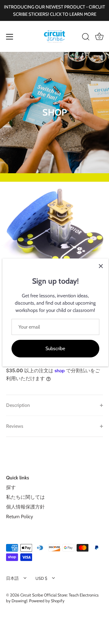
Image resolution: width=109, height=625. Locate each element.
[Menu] (9, 36)
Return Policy (19, 516)
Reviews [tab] (14, 426)
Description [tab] (18, 405)
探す (11, 487)
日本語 (12, 578)
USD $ (41, 578)
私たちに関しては (25, 497)
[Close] (100, 266)
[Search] (85, 37)
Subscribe (55, 348)
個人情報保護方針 (25, 507)
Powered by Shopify (46, 600)
